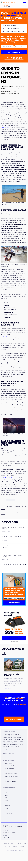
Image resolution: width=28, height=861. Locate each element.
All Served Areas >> (10, 813)
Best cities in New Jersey (7, 87)
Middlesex (7, 805)
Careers (15, 846)
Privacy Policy (22, 843)
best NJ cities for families (8, 478)
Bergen (7, 795)
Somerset (7, 811)
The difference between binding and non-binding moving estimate (17, 507)
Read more (7, 688)
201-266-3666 (17, 57)
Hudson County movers (8, 337)
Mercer (7, 803)
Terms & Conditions (7, 843)
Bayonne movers (6, 127)
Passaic (7, 800)
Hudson (7, 790)
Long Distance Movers (11, 773)
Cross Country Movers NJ (11, 776)
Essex (6, 792)
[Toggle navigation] (24, 2)
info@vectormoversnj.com (10, 832)
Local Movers (8, 763)
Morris (6, 808)
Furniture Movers (9, 768)
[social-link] (4, 820)
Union (6, 798)
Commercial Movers (10, 781)
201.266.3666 (22, 704)
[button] (3, 653)
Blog (15, 91)
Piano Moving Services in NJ (12, 771)
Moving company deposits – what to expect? (9, 513)
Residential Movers (10, 779)
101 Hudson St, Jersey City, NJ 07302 (12, 827)
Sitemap (22, 846)
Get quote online (14, 719)
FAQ (10, 846)
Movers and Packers (10, 766)
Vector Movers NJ (6, 91)
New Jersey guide (10, 499)
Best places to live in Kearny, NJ (11, 674)
